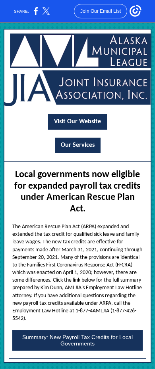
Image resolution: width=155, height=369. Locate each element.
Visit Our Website (77, 121)
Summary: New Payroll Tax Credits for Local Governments (77, 340)
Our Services (78, 145)
